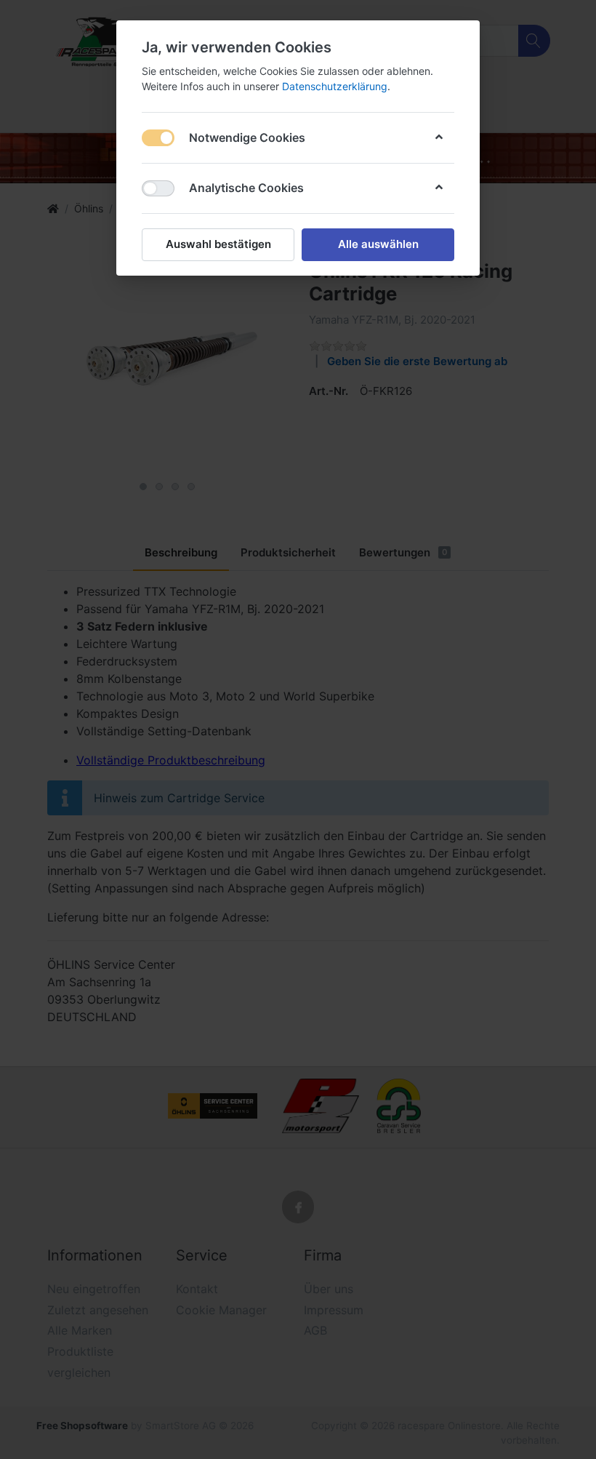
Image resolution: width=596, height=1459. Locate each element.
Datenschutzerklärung (334, 86)
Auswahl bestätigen (218, 244)
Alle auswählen (378, 244)
